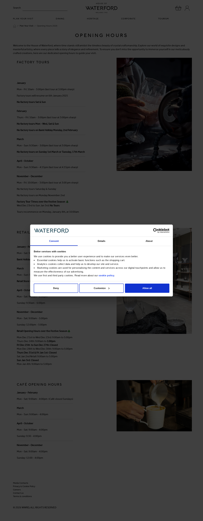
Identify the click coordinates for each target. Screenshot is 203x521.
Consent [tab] (54, 241)
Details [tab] (101, 241)
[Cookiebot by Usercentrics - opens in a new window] (155, 230)
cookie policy (106, 275)
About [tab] (149, 241)
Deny (56, 288)
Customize (100, 288)
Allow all (147, 288)
